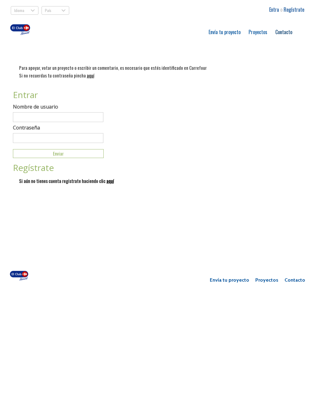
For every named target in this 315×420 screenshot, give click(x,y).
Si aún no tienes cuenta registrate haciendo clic (66, 180)
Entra (274, 9)
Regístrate (294, 9)
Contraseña (26, 127)
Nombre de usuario (35, 106)
